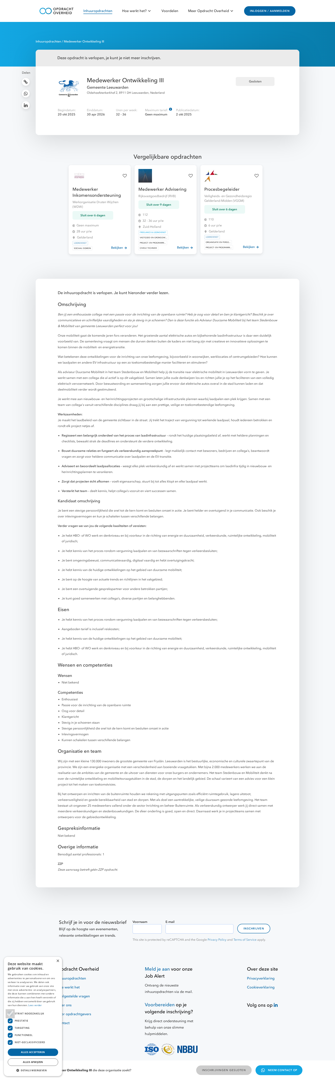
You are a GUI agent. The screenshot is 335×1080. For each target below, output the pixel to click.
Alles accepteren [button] (33, 1052)
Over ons (64, 1005)
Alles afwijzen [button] (33, 1062)
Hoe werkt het (68, 987)
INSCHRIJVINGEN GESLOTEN (224, 1070)
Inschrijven (253, 928)
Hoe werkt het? (134, 11)
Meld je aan (157, 969)
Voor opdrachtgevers (74, 1014)
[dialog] (33, 1016)
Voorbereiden (160, 1005)
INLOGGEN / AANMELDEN (270, 11)
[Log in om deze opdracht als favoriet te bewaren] (125, 176)
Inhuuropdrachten (97, 11)
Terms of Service (244, 940)
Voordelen (169, 11)
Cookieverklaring (261, 987)
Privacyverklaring (261, 978)
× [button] (57, 961)
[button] (33, 1070)
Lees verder (35, 1005)
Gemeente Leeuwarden (108, 87)
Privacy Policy (217, 940)
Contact (63, 1023)
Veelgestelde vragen (73, 996)
